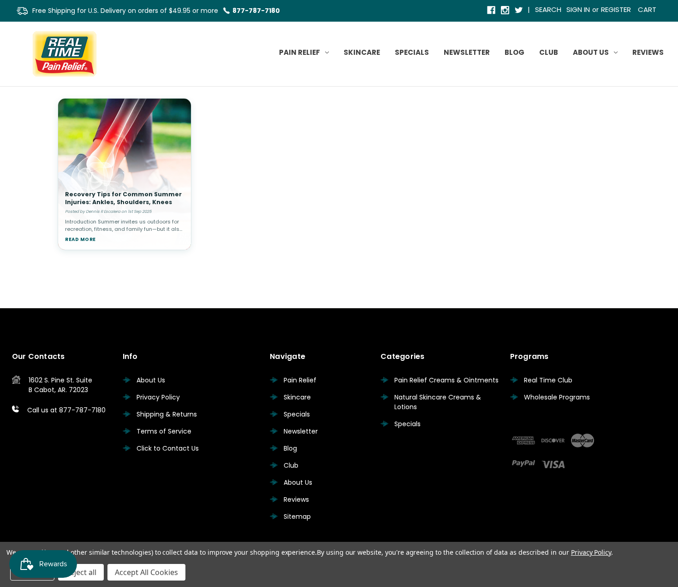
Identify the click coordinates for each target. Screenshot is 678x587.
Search (548, 9)
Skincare (362, 52)
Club (548, 52)
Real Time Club (548, 380)
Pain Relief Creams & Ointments (446, 380)
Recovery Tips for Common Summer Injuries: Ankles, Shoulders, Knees (123, 198)
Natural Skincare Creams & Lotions (437, 402)
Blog (514, 52)
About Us (591, 52)
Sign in (578, 9)
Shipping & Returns (167, 414)
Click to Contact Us (168, 448)
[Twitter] (519, 11)
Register (616, 9)
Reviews (648, 52)
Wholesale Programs (557, 397)
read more (80, 239)
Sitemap (297, 516)
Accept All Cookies (146, 572)
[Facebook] (492, 11)
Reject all (80, 572)
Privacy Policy (158, 397)
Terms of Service (164, 431)
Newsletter (467, 52)
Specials (412, 52)
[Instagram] (506, 11)
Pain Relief (299, 52)
